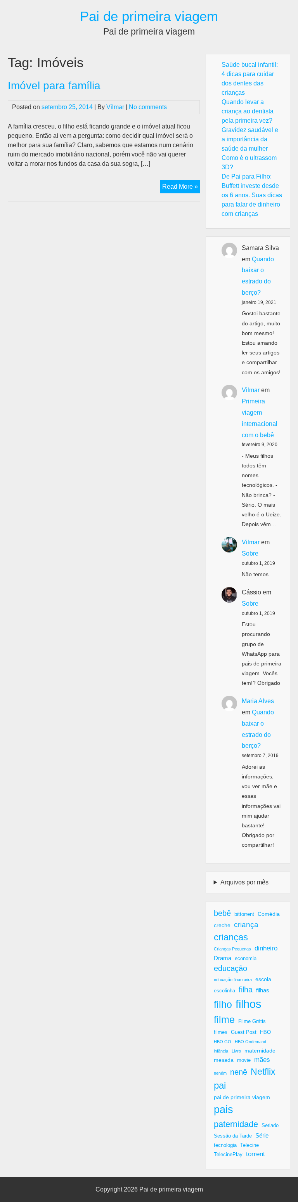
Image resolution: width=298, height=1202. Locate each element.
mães (262, 1059)
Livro (236, 1051)
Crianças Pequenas (232, 949)
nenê (238, 1072)
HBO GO (222, 1041)
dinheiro (266, 948)
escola (263, 979)
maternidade (259, 1050)
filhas (262, 990)
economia (245, 958)
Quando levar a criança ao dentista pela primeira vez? (248, 111)
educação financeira (233, 979)
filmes (220, 1032)
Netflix (263, 1072)
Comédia (269, 914)
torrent (255, 1154)
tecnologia (225, 1145)
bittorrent (244, 914)
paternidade (236, 1124)
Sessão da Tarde (233, 1136)
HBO (265, 1032)
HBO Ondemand (250, 1041)
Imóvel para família (54, 86)
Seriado (270, 1125)
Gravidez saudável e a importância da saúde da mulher (250, 139)
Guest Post (243, 1032)
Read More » (181, 188)
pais (223, 1109)
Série (262, 1135)
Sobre (250, 553)
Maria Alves (258, 701)
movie (244, 1060)
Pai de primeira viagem (149, 16)
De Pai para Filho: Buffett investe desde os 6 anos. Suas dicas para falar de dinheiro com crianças (252, 195)
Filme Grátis (252, 1021)
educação (230, 968)
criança (246, 925)
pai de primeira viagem (242, 1097)
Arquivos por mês (244, 882)
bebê (222, 913)
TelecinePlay (228, 1154)
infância (221, 1051)
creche (222, 925)
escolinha (224, 991)
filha (246, 989)
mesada (224, 1060)
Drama (222, 958)
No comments (148, 107)
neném (220, 1073)
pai (220, 1085)
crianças (231, 937)
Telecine (249, 1145)
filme (224, 1019)
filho (223, 1004)
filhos (249, 1003)
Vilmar (115, 107)
